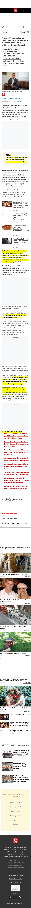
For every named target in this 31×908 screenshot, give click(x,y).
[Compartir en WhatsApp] (28, 32)
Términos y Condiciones (15, 875)
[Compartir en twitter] (24, 32)
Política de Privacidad (15, 879)
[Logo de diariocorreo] (15, 10)
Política (5, 32)
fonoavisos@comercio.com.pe (19, 856)
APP (12, 516)
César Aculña (18, 516)
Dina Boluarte (13, 518)
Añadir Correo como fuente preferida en (13, 27)
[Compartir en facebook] (21, 32)
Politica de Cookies (15, 882)
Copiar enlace (18, 499)
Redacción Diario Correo (11, 98)
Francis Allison (6, 516)
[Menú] (2, 10)
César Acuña (6, 518)
